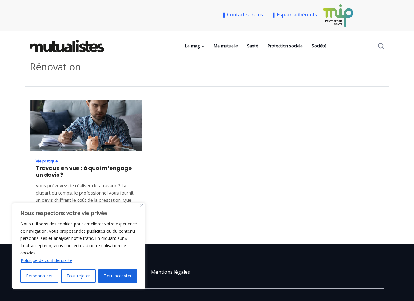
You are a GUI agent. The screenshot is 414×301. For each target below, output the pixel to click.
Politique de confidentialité (46, 260)
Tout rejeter (78, 276)
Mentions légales (170, 272)
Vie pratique (47, 161)
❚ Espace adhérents (294, 14)
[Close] (141, 205)
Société (319, 46)
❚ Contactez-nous (243, 14)
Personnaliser (39, 276)
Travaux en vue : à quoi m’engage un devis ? (84, 171)
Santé (252, 46)
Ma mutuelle (225, 46)
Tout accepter (118, 276)
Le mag (192, 46)
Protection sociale (285, 46)
